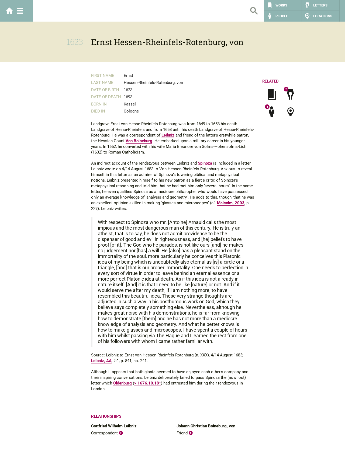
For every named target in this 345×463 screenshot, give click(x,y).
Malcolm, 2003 (230, 202)
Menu (20, 11)
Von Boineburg (139, 140)
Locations (322, 16)
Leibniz (167, 135)
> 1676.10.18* (147, 383)
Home (9, 11)
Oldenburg (122, 383)
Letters (320, 5)
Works (281, 5)
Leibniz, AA (101, 360)
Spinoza (205, 163)
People (281, 16)
